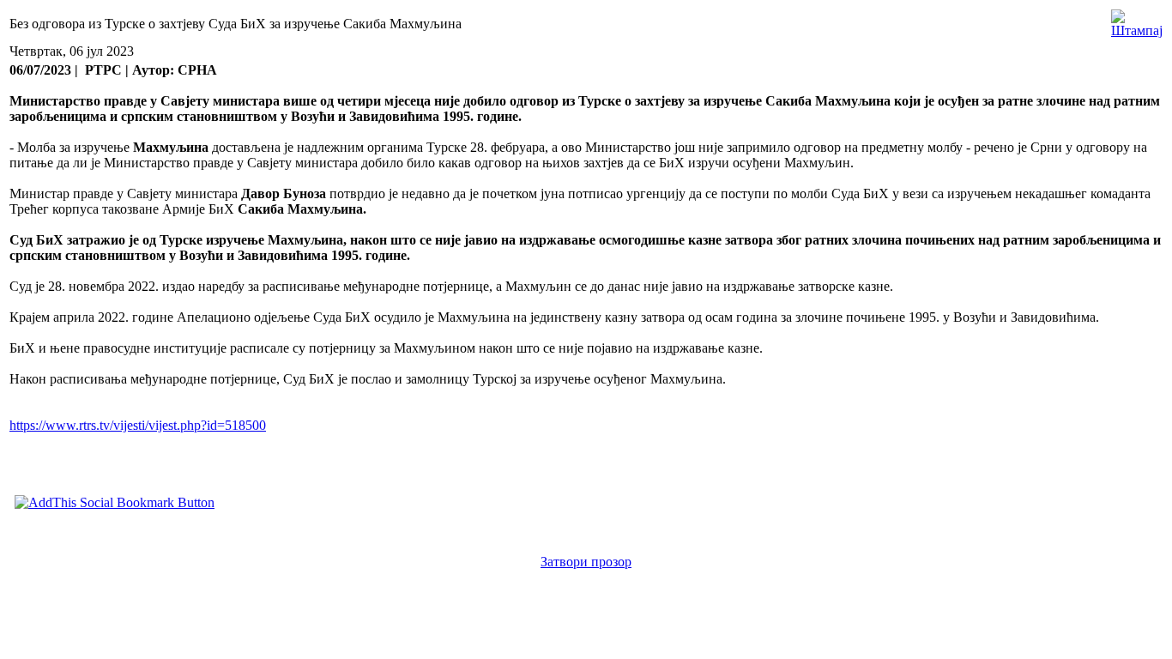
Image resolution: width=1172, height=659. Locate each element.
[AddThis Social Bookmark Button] (114, 502)
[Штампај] (1137, 19)
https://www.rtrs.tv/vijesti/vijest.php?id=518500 (137, 425)
